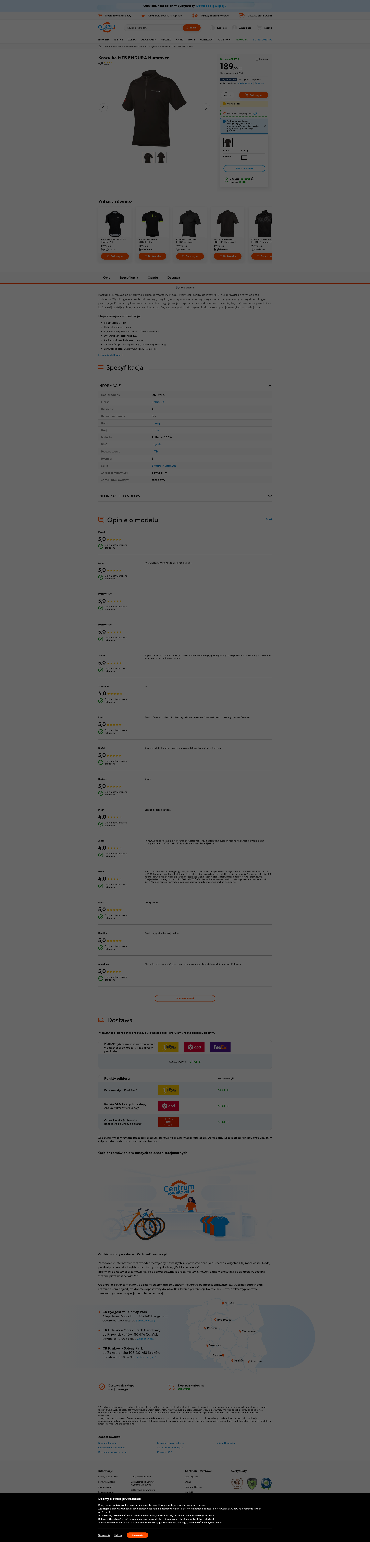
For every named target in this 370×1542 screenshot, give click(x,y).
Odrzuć (118, 1535)
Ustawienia (104, 1535)
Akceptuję (137, 1535)
